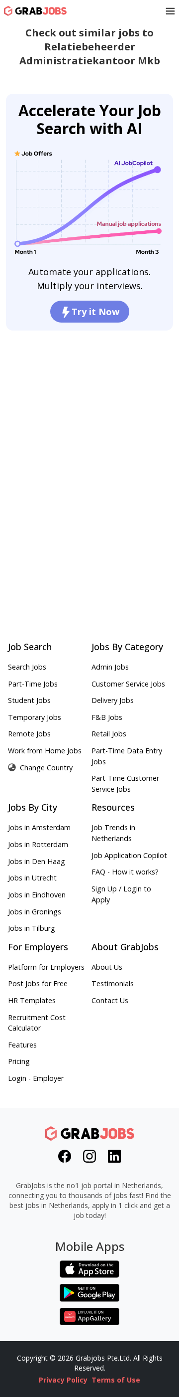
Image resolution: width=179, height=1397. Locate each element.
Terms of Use (115, 1380)
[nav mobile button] (170, 11)
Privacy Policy (63, 1380)
